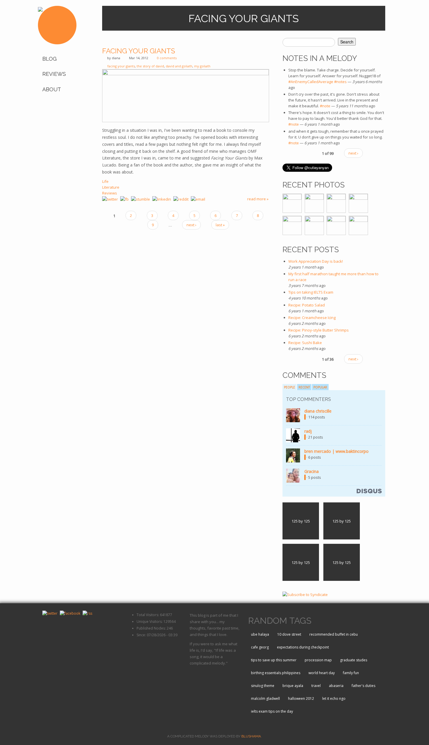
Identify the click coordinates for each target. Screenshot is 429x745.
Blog (49, 59)
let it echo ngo (334, 698)
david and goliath (179, 66)
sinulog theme (262, 685)
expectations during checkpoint (303, 647)
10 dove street (289, 634)
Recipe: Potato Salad (306, 305)
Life (105, 181)
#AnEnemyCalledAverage (310, 81)
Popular (320, 387)
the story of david (150, 66)
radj (308, 431)
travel (316, 685)
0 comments (167, 58)
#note (325, 105)
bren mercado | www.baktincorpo (336, 451)
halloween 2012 (301, 698)
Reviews (54, 74)
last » (220, 224)
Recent (304, 387)
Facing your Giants (138, 51)
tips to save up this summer (274, 660)
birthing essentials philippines (275, 672)
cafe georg (260, 647)
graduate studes (353, 660)
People (289, 387)
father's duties (363, 685)
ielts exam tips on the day (272, 711)
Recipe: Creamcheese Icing (312, 317)
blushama (251, 736)
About (51, 89)
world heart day (321, 672)
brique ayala (292, 685)
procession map (318, 660)
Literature (110, 187)
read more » (257, 198)
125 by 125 (301, 521)
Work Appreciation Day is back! (315, 261)
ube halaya (260, 634)
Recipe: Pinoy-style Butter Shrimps (318, 330)
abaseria (336, 685)
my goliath (202, 66)
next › (191, 224)
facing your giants (121, 66)
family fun (351, 672)
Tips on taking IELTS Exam (310, 292)
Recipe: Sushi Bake (305, 342)
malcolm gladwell (265, 698)
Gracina (311, 471)
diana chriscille (318, 411)
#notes (340, 81)
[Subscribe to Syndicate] (305, 594)
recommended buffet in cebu (333, 634)
